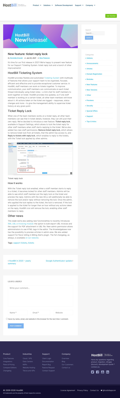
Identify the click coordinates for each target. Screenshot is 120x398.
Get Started (111, 16)
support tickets (20, 243)
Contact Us (94, 390)
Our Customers (67, 364)
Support (78, 5)
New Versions (92, 90)
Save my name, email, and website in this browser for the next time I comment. (38, 319)
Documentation (48, 361)
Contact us (66, 368)
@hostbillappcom (109, 390)
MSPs (25, 364)
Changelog (7, 371)
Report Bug (46, 364)
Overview (65, 358)
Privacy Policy (82, 390)
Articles (89, 69)
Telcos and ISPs (29, 371)
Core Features (8, 358)
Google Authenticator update (59, 261)
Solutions (47, 5)
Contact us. (95, 367)
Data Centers (28, 361)
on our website (31, 238)
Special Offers (92, 111)
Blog (63, 361)
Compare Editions (10, 368)
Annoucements (92, 63)
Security (90, 106)
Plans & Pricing (8, 364)
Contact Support (48, 371)
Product (36, 5)
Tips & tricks (91, 121)
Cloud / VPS (27, 358)
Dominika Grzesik (16, 58)
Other (89, 95)
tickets (31, 243)
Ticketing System (51, 78)
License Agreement (67, 390)
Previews (90, 100)
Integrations (7, 361)
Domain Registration (94, 74)
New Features (44, 58)
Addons (90, 58)
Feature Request (48, 368)
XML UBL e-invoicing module (20, 223)
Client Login (46, 358)
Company (89, 5)
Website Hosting (29, 368)
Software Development (64, 5)
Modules (90, 79)
